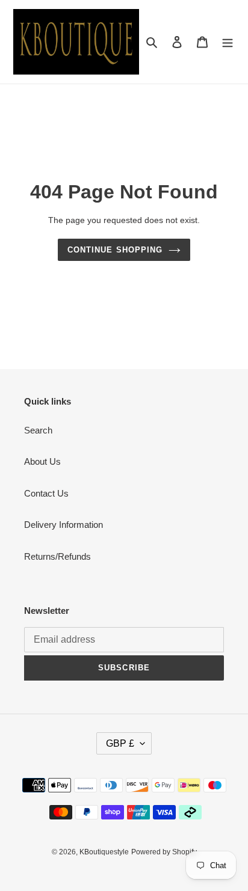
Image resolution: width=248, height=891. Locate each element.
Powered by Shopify (164, 852)
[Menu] (227, 42)
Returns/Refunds (57, 556)
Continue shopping (115, 249)
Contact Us (46, 493)
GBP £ (120, 743)
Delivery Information (63, 524)
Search (38, 430)
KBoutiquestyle (104, 852)
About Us (42, 461)
